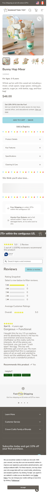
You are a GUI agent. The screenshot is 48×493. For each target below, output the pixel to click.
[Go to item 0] (6, 61)
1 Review (25, 244)
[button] (37, 490)
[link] (8, 244)
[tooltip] (9, 254)
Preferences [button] (15, 480)
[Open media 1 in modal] (39, 18)
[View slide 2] (21, 402)
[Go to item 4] (35, 61)
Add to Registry (23, 126)
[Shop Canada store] (42, 2)
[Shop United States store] (37, 2)
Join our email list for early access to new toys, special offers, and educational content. (23, 108)
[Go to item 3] (25, 61)
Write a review (34, 270)
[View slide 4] (27, 402)
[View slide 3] (24, 402)
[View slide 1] (18, 402)
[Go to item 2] (16, 61)
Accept (23, 487)
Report (26, 375)
